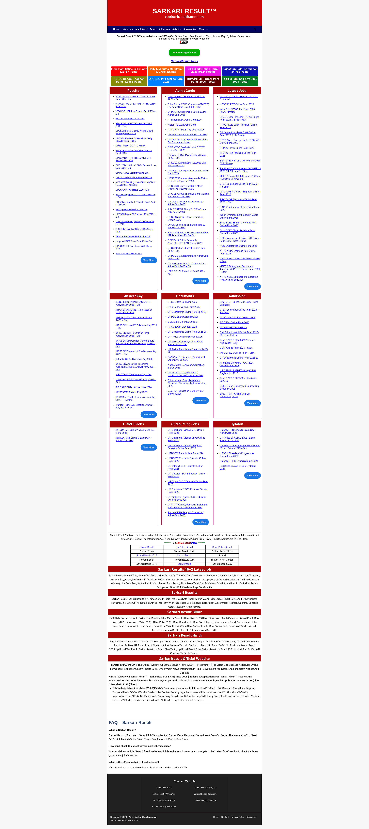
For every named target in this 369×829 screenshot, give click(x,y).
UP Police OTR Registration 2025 (185, 336)
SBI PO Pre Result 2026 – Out (130, 118)
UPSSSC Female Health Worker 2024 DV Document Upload (187, 141)
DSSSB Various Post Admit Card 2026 (187, 134)
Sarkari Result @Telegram (205, 787)
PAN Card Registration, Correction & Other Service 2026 (186, 358)
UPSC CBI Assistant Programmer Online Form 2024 (237, 454)
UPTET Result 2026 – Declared (130, 145)
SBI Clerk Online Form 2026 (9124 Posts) (203, 70)
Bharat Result (147, 547)
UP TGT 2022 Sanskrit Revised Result (134, 177)
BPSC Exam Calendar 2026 (182, 302)
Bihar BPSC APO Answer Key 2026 (134, 359)
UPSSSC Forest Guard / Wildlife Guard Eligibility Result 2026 (134, 132)
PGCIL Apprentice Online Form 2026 (238, 246)
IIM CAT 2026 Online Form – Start (237, 352)
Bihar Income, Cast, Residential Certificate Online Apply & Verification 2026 (187, 383)
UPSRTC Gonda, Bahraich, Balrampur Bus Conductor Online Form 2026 (187, 506)
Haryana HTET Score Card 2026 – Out (134, 241)
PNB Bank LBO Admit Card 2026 (185, 119)
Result (153, 29)
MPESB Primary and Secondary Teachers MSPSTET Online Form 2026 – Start (240, 269)
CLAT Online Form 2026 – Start (236, 347)
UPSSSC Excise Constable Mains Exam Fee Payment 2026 (185, 187)
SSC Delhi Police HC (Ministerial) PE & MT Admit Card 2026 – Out (188, 234)
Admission (164, 29)
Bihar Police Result (222, 547)
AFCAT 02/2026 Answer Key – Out (133, 374)
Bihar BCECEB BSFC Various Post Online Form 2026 (238, 224)
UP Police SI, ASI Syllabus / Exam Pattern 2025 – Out (185, 343)
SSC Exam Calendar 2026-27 (183, 321)
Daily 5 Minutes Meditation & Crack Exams (166, 70)
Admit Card (141, 29)
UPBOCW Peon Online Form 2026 (186, 453)
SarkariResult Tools (184, 61)
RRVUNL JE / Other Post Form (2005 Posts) (203, 80)
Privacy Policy (237, 817)
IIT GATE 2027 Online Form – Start (237, 317)
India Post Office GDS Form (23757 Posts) (129, 70)
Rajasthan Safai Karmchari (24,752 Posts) (240, 70)
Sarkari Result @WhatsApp (164, 794)
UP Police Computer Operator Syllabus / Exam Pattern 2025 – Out (240, 447)
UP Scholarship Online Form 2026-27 (187, 312)
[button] (254, 29)
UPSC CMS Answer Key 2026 (131, 392)
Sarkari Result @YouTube (205, 800)
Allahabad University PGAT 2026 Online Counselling (237, 364)
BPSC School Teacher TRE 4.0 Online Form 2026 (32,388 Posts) (239, 118)
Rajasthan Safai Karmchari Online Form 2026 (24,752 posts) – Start (240, 169)
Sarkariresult (184, 564)
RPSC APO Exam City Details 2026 (186, 129)
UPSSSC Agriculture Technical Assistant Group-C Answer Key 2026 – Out (135, 367)
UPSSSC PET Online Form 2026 (166, 80)
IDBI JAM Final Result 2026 (129, 253)
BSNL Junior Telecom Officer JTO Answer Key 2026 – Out (133, 303)
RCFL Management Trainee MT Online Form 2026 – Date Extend (239, 239)
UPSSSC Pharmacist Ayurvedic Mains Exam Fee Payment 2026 (187, 179)
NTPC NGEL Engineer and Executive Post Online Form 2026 (239, 278)
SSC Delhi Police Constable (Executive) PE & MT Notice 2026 (185, 241)
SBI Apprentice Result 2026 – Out (131, 209)
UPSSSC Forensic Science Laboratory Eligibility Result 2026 (134, 139)
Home (116, 29)
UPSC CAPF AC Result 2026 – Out (132, 190)
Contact (225, 817)
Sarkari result (184, 555)
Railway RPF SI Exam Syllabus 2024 (239, 461)
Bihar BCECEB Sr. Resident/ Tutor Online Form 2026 (237, 231)
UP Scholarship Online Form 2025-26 (187, 331)
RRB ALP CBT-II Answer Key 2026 (134, 387)
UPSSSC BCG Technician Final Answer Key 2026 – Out (132, 334)
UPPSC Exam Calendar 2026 (183, 316)
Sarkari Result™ (184, 11)
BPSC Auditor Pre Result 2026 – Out (133, 236)
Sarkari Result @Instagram (205, 794)
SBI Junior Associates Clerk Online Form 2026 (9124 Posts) (238, 133)
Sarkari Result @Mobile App (164, 807)
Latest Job (127, 29)
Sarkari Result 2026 (147, 555)
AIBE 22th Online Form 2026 (234, 322)
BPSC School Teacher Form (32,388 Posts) (129, 80)
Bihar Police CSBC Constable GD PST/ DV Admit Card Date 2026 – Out (188, 105)
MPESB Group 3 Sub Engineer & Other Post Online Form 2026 (240, 177)
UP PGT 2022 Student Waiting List (132, 173)
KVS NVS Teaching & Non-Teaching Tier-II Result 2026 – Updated (136, 183)
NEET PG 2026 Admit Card (182, 124)
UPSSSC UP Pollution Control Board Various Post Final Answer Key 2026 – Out (135, 343)
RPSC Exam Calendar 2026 (182, 326)
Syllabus (176, 29)
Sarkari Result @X (164, 787)
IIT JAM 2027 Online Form (233, 327)
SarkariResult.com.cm (146, 817)
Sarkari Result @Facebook (164, 800)
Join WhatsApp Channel (184, 52)
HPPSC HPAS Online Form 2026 (237, 148)
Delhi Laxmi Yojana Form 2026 (184, 307)
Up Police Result (184, 547)
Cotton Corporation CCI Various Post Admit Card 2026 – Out (187, 265)
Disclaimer (251, 817)
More (202, 29)
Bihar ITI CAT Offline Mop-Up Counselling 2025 (235, 395)
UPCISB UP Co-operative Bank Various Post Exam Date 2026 (188, 195)
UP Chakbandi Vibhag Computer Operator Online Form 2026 (185, 447)
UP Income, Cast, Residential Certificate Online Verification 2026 (185, 374)
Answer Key (190, 29)
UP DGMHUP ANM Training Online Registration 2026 (238, 371)
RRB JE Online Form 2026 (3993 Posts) (240, 80)
